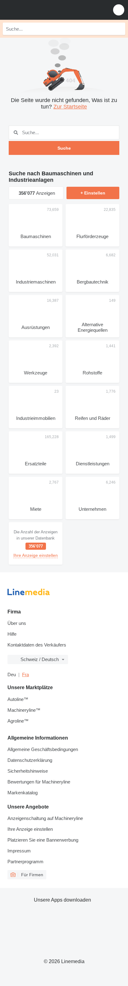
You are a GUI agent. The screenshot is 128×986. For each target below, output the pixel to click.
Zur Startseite (70, 107)
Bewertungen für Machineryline (38, 781)
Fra (25, 674)
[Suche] (119, 29)
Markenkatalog (22, 792)
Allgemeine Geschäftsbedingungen (42, 749)
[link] (35, 543)
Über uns (16, 623)
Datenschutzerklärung (29, 760)
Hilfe (11, 634)
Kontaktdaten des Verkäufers (36, 644)
